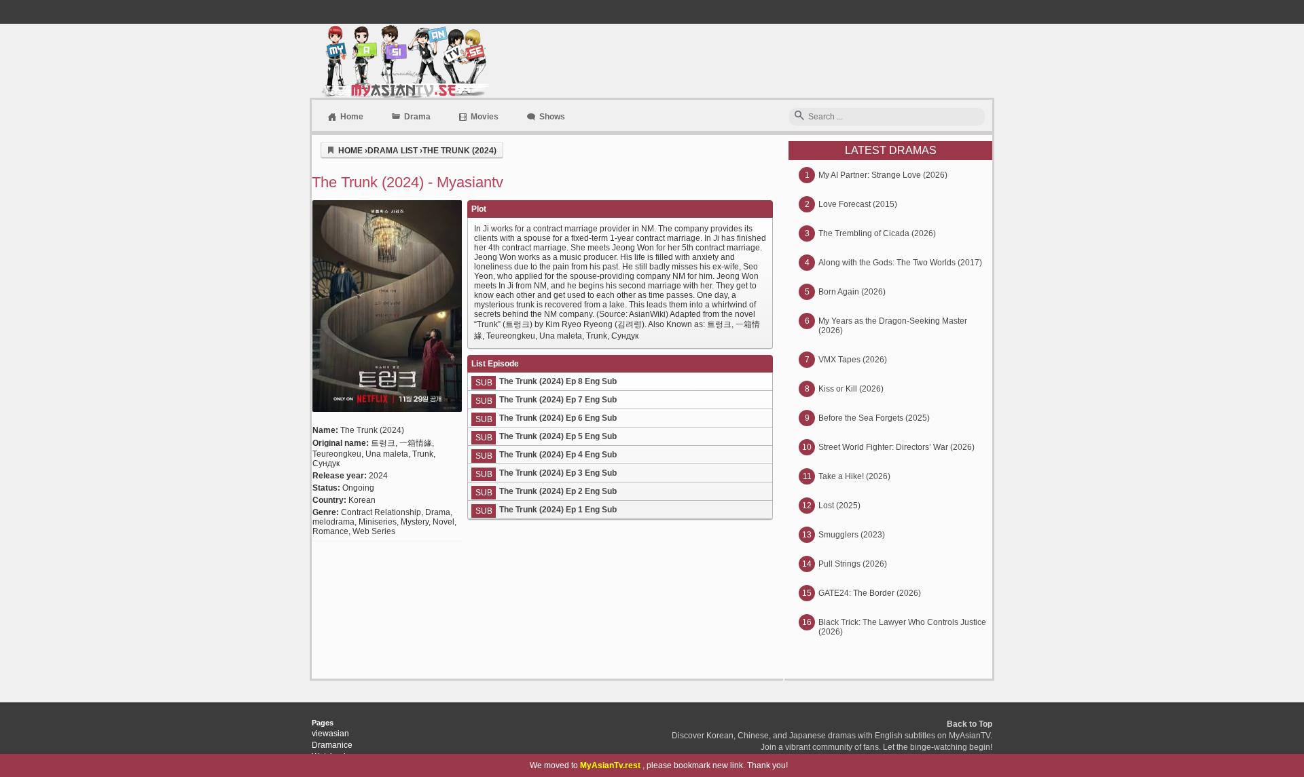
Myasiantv (404, 61)
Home (351, 116)
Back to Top (969, 724)
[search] (799, 116)
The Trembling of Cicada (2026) (877, 233)
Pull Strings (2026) (852, 564)
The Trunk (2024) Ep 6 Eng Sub (558, 418)
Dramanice (332, 745)
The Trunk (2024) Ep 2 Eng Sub (558, 491)
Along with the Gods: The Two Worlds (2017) (900, 262)
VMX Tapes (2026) (852, 359)
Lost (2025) (839, 505)
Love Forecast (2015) (857, 204)
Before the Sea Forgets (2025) (874, 418)
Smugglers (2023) (851, 534)
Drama (417, 116)
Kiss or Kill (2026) (851, 389)
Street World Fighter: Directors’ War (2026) (896, 447)
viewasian (330, 733)
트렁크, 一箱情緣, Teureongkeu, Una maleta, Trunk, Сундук (373, 453)
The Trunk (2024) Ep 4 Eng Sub (558, 454)
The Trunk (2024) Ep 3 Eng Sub (558, 473)
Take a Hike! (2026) (854, 476)
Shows (552, 116)
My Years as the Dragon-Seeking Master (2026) (892, 325)
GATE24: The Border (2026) (869, 593)
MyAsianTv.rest (610, 765)
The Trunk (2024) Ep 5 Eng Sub (558, 436)
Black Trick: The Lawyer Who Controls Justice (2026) (902, 627)
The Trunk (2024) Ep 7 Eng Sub (558, 399)
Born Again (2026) (852, 292)
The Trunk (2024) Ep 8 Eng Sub (558, 381)
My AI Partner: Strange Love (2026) (882, 175)
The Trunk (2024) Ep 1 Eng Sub (558, 509)
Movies (485, 116)
